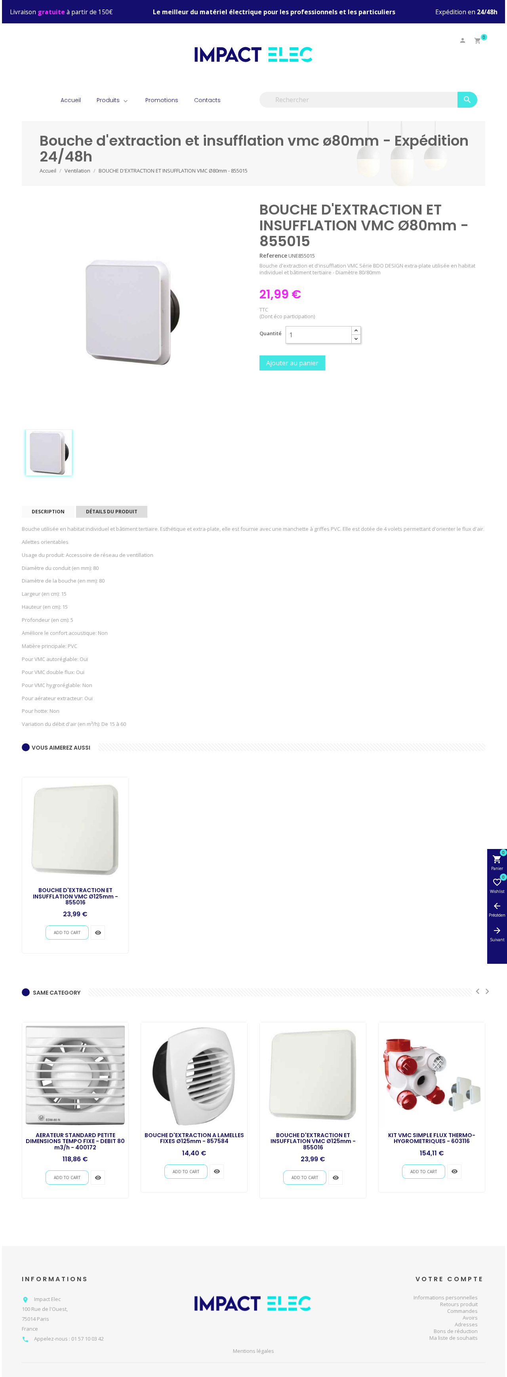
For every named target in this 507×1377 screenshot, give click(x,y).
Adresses (466, 1324)
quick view (98, 932)
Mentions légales (253, 1351)
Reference (273, 255)
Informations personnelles (446, 1297)
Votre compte (450, 1279)
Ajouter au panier (292, 363)
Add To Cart (67, 932)
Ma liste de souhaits (453, 1337)
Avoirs (470, 1317)
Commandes (462, 1310)
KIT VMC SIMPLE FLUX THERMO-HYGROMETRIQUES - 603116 (431, 1138)
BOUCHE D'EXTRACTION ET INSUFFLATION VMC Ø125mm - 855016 (75, 896)
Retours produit (459, 1304)
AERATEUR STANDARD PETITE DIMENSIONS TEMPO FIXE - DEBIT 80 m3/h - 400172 (75, 1141)
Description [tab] (48, 511)
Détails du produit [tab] (111, 511)
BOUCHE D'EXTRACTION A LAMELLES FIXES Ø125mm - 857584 (194, 1138)
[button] (125, 100)
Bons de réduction (456, 1331)
